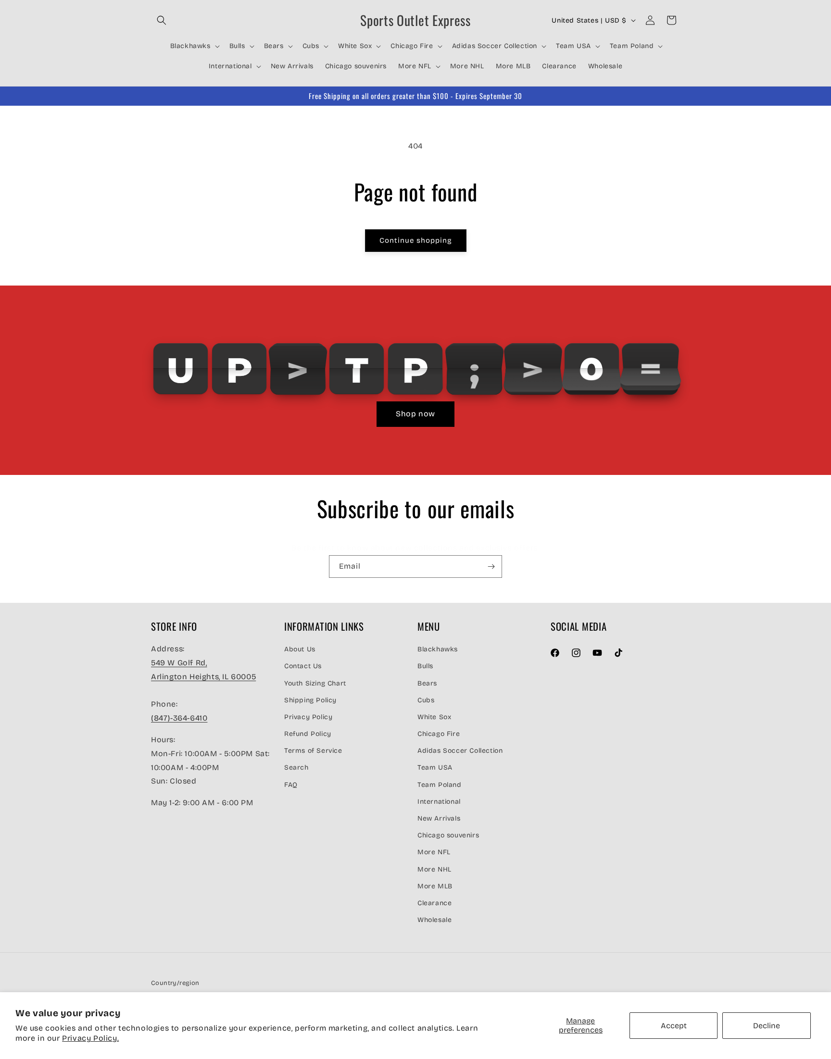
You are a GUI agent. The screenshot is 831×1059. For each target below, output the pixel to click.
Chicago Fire (438, 734)
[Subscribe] (491, 566)
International (439, 801)
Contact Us (303, 666)
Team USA (435, 767)
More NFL (434, 852)
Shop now (415, 413)
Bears (427, 683)
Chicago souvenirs (448, 835)
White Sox (434, 716)
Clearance (434, 902)
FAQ (291, 784)
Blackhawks (437, 649)
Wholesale (434, 920)
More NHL (434, 869)
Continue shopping (415, 240)
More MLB (435, 886)
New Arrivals (438, 818)
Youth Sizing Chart (315, 683)
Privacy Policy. (90, 1038)
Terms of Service (313, 751)
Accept (674, 1025)
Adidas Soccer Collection (460, 751)
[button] (161, 20)
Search (296, 767)
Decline (766, 1025)
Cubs (425, 700)
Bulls (425, 666)
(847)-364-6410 (179, 718)
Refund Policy (307, 734)
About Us (299, 649)
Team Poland (439, 784)
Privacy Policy (308, 716)
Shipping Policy (310, 700)
